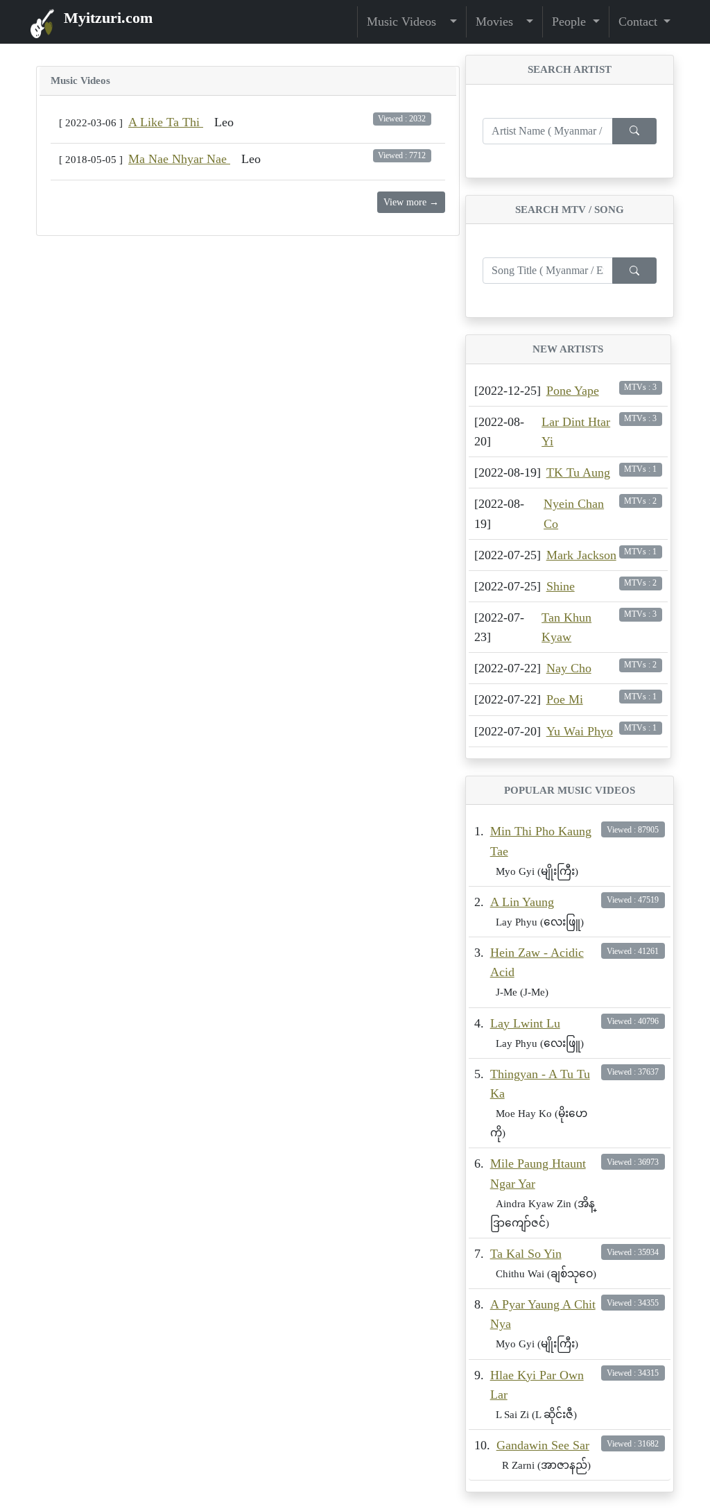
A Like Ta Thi (165, 122)
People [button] (570, 21)
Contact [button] (639, 21)
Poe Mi (564, 699)
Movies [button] (499, 21)
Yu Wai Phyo (579, 731)
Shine (560, 586)
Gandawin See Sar (542, 1445)
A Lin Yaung (522, 902)
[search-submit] (634, 131)
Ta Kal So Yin (526, 1254)
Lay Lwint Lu (525, 1023)
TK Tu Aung (578, 472)
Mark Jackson (581, 555)
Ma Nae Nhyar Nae (179, 159)
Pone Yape (572, 391)
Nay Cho (568, 668)
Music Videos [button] (407, 21)
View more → (411, 202)
